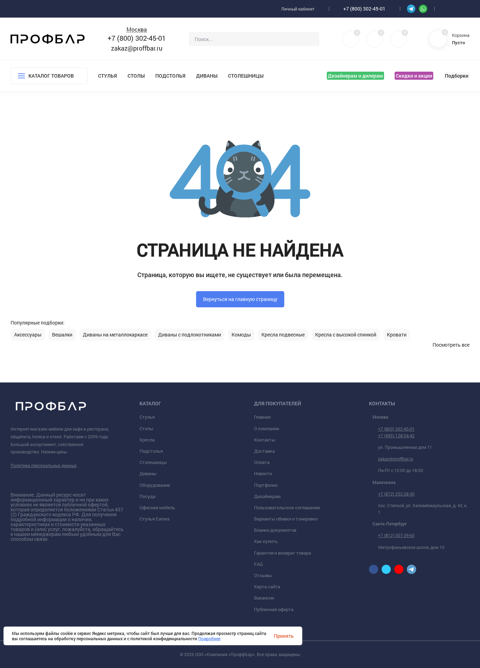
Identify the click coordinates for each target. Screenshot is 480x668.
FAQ (258, 564)
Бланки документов (275, 530)
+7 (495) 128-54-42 (396, 435)
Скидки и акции (414, 75)
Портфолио (266, 485)
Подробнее (209, 638)
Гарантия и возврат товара (282, 553)
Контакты (264, 440)
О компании (266, 428)
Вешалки (62, 334)
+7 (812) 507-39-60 (396, 535)
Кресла (147, 440)
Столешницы (246, 75)
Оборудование (155, 485)
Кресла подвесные (283, 334)
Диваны (207, 75)
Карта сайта (267, 586)
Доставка (264, 451)
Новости (263, 473)
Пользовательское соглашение (287, 507)
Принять (284, 636)
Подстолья (170, 75)
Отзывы (263, 575)
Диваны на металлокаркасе (115, 334)
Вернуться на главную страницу (240, 299)
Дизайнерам (267, 496)
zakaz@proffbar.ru (136, 48)
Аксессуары (27, 334)
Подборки (456, 75)
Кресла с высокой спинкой (345, 334)
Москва (137, 30)
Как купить (266, 541)
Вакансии (264, 598)
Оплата (262, 462)
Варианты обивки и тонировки (286, 519)
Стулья (107, 75)
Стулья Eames (155, 519)
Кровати (397, 334)
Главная (262, 417)
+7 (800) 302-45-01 (364, 8)
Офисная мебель (157, 507)
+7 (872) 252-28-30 (396, 494)
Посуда (147, 496)
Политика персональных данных (44, 465)
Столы (136, 75)
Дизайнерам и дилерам (355, 75)
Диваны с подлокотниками (189, 334)
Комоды (241, 334)
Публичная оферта (273, 609)
